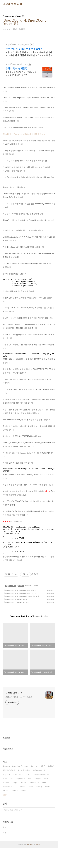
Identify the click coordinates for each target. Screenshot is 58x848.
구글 (43, 766)
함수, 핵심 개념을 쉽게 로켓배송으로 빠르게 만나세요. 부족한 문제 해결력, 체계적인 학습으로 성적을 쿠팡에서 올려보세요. (29, 54)
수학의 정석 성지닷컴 (17, 68)
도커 (29, 774)
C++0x (35, 766)
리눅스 (6, 782)
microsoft (18, 774)
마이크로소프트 (10, 786)
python (7, 774)
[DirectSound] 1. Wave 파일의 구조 (16, 602)
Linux (15, 790)
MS (31, 786)
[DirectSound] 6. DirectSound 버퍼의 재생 (19, 590)
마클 (15, 782)
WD (46, 778)
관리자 (38, 844)
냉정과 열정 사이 (12, 4)
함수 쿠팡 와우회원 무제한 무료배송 (24, 48)
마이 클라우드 (24, 770)
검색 (52, 810)
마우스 (51, 766)
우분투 (38, 778)
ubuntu (24, 782)
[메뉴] (55, 4)
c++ (44, 782)
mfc (48, 786)
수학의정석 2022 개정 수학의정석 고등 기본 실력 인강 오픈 (21, 73)
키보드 (6, 790)
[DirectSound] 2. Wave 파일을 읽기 (16, 599)
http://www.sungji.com (16, 64)
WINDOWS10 (9, 770)
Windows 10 (39, 770)
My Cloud (35, 782)
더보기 (5, 795)
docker (23, 786)
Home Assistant (42, 774)
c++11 (24, 790)
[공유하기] (13, 574)
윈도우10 (21, 778)
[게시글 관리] (16, 574)
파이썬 (39, 786)
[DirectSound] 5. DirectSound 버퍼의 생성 (19, 593)
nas (5, 778)
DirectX (21, 585)
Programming (10, 585)
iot (30, 778)
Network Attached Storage (16, 766)
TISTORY (29, 844)
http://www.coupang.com (17, 44)
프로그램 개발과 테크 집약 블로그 (18, 696)
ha (12, 778)
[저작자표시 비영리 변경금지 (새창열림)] (34, 574)
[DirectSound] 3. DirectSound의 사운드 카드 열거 (21, 596)
